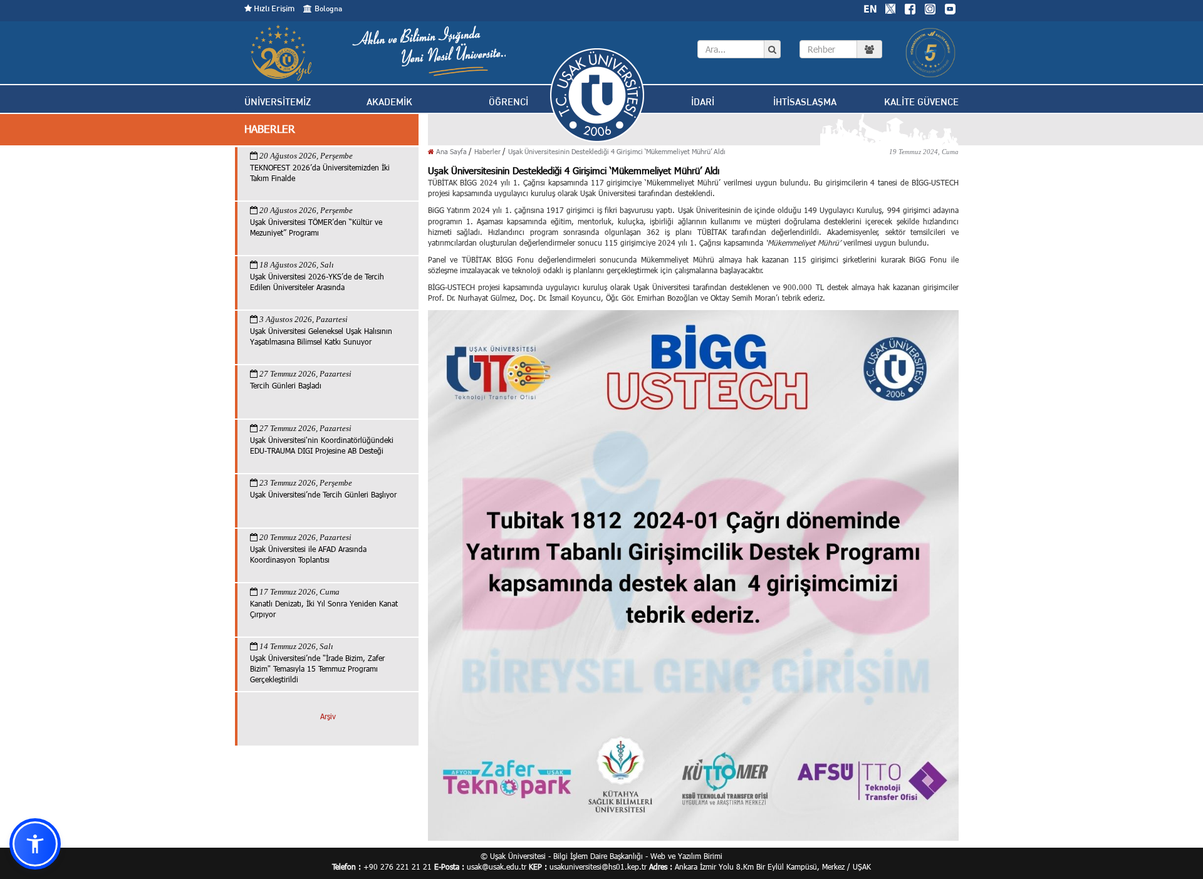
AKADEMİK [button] (389, 102)
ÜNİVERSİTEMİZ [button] (277, 102)
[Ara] (772, 49)
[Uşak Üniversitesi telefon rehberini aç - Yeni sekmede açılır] (840, 49)
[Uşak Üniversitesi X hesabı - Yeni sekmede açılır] (890, 8)
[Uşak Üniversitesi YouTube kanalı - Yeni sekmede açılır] (950, 8)
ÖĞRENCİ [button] (508, 102)
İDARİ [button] (702, 102)
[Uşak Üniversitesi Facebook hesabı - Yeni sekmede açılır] (909, 8)
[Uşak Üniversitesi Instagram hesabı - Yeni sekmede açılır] (929, 8)
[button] (35, 843)
